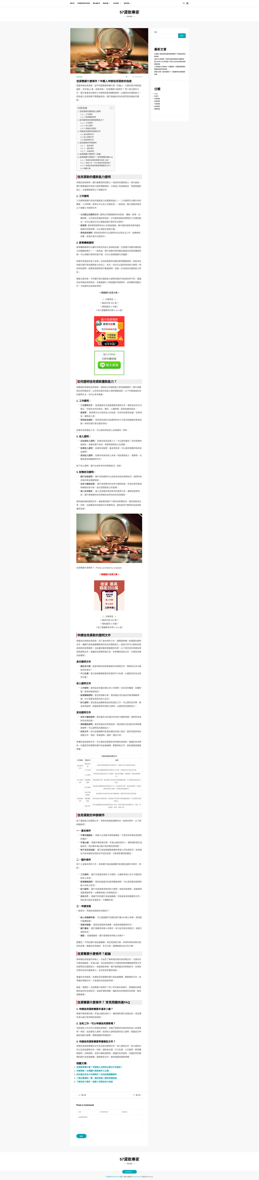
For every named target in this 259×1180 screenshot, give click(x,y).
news (156, 93)
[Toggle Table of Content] (110, 108)
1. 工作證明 (88, 114)
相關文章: (87, 168)
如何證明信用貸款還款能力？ (92, 120)
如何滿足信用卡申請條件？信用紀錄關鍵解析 (96, 1074)
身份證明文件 (89, 134)
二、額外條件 (89, 148)
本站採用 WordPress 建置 (114, 1176)
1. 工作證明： (89, 123)
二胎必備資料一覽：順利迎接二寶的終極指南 (96, 1078)
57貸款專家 (129, 12)
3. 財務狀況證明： (91, 128)
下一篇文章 (137, 1095)
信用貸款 (116, 3)
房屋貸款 (127, 3)
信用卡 (156, 96)
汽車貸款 (157, 104)
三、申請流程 (89, 151)
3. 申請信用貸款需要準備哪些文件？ (97, 166)
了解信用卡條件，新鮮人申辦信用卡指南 (94, 1082)
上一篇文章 (82, 1095)
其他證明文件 (89, 140)
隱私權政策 (96, 3)
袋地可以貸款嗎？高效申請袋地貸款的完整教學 (169, 59)
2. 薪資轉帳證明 (90, 117)
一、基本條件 (89, 146)
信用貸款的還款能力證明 (90, 111)
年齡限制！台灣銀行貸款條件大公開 (92, 1071)
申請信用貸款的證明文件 (90, 131)
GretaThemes (136, 1176)
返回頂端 (128, 1172)
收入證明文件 (89, 137)
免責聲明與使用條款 (83, 3)
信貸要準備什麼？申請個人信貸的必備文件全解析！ (99, 1067)
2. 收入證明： (89, 126)
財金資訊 (157, 106)
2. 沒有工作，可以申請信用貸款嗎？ (97, 163)
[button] (184, 3)
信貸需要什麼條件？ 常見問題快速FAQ (96, 157)
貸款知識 (105, 3)
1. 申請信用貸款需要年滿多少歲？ (97, 160)
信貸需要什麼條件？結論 (90, 154)
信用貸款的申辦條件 (88, 143)
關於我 (72, 3)
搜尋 (155, 32)
